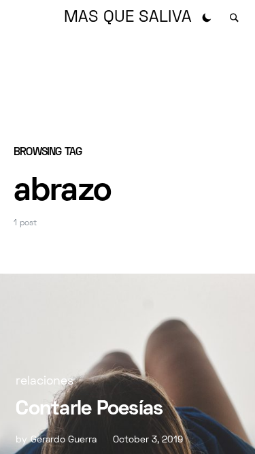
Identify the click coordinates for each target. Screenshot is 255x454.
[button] (207, 17)
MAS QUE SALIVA (128, 17)
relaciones (44, 381)
